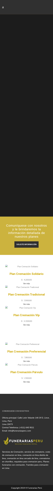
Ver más (26, 283)
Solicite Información (26, 244)
